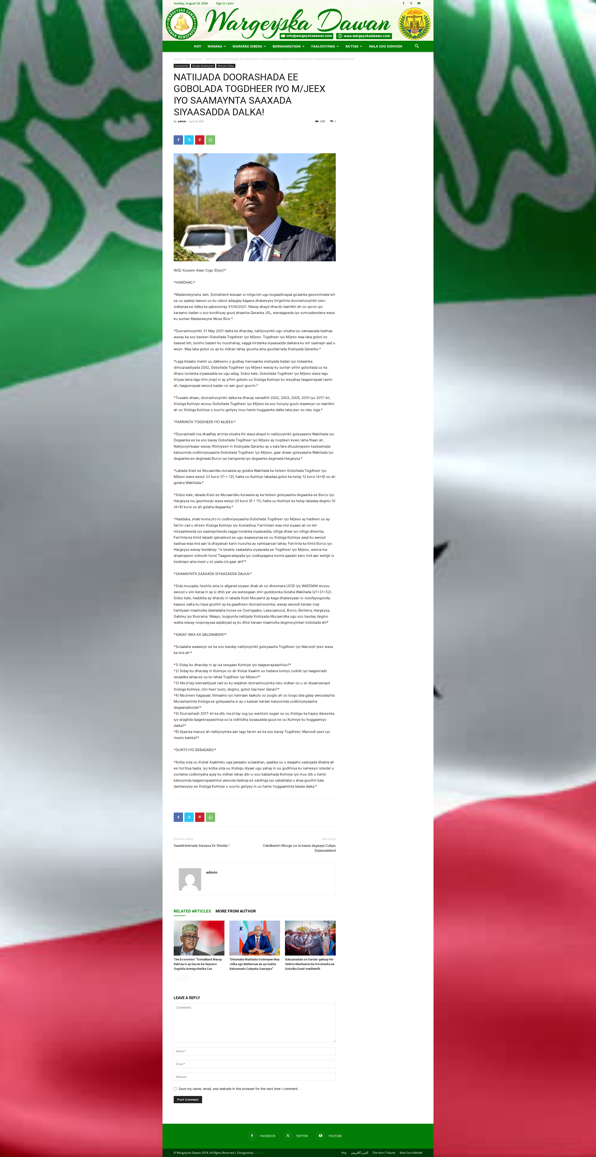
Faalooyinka (323, 46)
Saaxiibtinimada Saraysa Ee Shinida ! (201, 846)
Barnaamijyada (287, 46)
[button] (416, 46)
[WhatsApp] (210, 140)
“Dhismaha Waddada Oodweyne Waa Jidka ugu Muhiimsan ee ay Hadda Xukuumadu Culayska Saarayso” (254, 964)
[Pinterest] (199, 140)
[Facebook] (403, 3)
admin (182, 121)
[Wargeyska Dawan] (298, 24)
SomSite (259, 1153)
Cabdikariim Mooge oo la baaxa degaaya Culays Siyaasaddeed (299, 848)
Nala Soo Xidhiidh (385, 46)
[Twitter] (411, 3)
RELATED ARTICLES (192, 911)
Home (178, 59)
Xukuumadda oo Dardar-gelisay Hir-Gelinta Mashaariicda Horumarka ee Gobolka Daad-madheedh (309, 964)
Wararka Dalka (226, 65)
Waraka (215, 46)
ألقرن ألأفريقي (359, 1153)
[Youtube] (418, 3)
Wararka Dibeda (247, 46)
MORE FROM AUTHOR (236, 911)
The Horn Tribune (383, 1153)
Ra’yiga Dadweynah (203, 65)
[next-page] (184, 978)
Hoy (197, 46)
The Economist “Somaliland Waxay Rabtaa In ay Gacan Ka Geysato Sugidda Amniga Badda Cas (198, 964)
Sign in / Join (225, 3)
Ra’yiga (352, 46)
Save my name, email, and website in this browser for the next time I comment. (238, 1089)
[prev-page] (176, 978)
